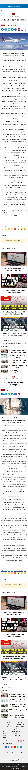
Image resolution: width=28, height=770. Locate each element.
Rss (5, 753)
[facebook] (2, 29)
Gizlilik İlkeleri (13, 756)
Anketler (7, 741)
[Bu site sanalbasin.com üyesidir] (21, 740)
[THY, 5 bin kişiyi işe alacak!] (14, 41)
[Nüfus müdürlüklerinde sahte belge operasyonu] (14, 281)
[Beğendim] (2, 226)
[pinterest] (19, 29)
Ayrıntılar (12, 768)
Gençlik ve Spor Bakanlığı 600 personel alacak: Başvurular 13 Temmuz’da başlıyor (14, 313)
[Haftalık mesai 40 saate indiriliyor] (14, 406)
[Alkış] (5, 226)
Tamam (17, 768)
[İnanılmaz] (21, 226)
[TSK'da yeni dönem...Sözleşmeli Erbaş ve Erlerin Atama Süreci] (14, 324)
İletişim (12, 753)
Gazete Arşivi (16, 735)
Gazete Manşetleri (7, 743)
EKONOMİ (7, 722)
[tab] (5, 236)
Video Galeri (4, 731)
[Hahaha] (18, 226)
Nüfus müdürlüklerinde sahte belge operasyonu (14, 291)
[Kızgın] (15, 226)
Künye (8, 753)
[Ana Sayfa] (1, 10)
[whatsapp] (9, 29)
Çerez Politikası (19, 753)
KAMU (9, 10)
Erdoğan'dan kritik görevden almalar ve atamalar (14, 269)
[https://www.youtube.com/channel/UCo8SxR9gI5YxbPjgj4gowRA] (15, 747)
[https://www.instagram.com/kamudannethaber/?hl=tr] (12, 747)
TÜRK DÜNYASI (20, 726)
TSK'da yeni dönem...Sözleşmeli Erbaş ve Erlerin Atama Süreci (14, 335)
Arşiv (16, 733)
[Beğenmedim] (12, 226)
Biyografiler (5, 737)
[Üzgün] (25, 226)
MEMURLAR (20, 724)
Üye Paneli (16, 729)
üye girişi (19, 240)
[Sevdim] (9, 226)
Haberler (5, 10)
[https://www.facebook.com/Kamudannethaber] (6, 747)
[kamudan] (21, 747)
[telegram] (12, 29)
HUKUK (20, 722)
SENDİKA (7, 726)
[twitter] (5, 29)
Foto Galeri (4, 729)
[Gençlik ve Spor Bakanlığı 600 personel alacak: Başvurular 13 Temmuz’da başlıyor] (14, 303)
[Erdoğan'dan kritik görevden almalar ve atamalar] (14, 259)
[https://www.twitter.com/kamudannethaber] (9, 747)
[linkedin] (15, 29)
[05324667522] (18, 747)
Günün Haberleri (16, 731)
